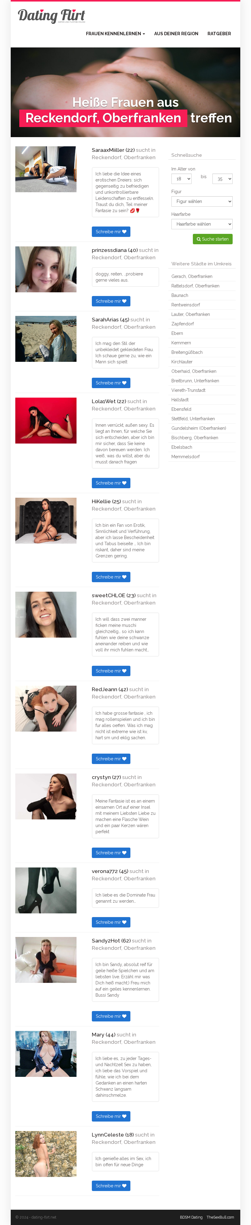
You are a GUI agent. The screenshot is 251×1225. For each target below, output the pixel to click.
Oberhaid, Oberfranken (193, 371)
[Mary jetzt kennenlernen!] (46, 1054)
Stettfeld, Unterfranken (193, 418)
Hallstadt (180, 399)
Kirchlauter (182, 361)
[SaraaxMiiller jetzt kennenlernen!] (46, 169)
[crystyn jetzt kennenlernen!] (46, 796)
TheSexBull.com (220, 1217)
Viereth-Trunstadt (188, 390)
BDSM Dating (191, 1217)
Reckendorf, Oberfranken (123, 157)
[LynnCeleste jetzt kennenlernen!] (46, 1154)
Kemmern (181, 342)
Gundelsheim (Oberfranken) (198, 428)
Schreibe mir (109, 231)
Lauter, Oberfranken (190, 314)
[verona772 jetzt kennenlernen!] (46, 890)
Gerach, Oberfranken (191, 276)
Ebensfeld (181, 409)
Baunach (179, 295)
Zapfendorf (182, 323)
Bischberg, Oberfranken (194, 437)
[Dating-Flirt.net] (52, 15)
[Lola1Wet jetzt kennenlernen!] (46, 421)
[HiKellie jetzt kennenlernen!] (46, 521)
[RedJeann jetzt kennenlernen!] (46, 709)
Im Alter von (183, 169)
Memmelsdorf (185, 456)
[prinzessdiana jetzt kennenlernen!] (46, 269)
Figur (176, 191)
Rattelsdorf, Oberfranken (195, 285)
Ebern (177, 333)
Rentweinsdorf (185, 304)
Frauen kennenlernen (114, 33)
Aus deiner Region (176, 33)
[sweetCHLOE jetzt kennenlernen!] (46, 615)
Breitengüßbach (187, 352)
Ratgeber (219, 33)
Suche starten (215, 239)
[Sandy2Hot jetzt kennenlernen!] (46, 960)
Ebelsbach (181, 447)
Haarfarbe (180, 214)
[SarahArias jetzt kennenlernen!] (46, 339)
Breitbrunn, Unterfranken (195, 380)
